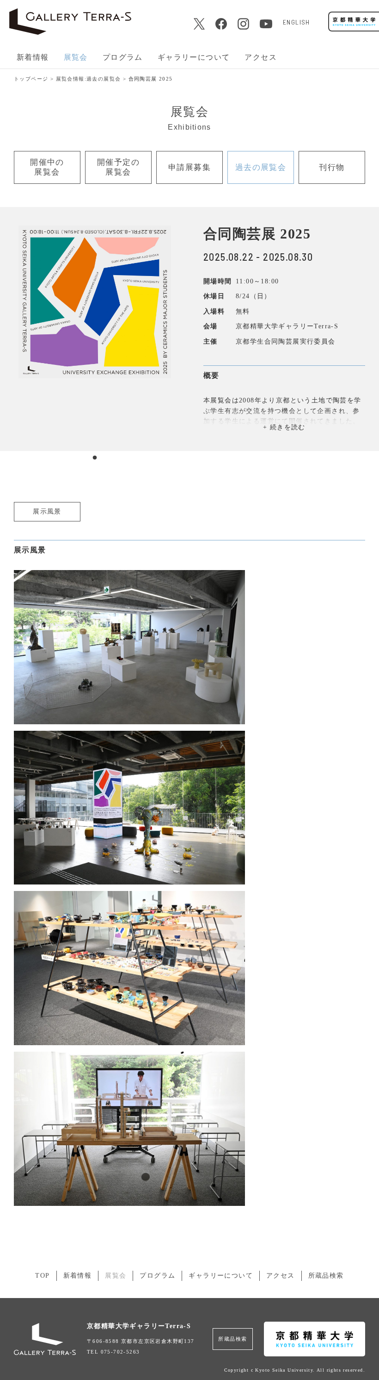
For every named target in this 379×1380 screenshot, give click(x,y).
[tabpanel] (95, 302)
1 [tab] (95, 458)
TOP (42, 1275)
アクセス (261, 57)
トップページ (31, 79)
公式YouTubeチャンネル (266, 24)
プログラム (157, 1275)
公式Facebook (221, 24)
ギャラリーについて (221, 1275)
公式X (199, 24)
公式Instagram (243, 24)
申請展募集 (189, 167)
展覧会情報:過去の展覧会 (88, 79)
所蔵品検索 (326, 1275)
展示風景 (47, 511)
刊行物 (331, 167)
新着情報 (33, 57)
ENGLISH (296, 22)
